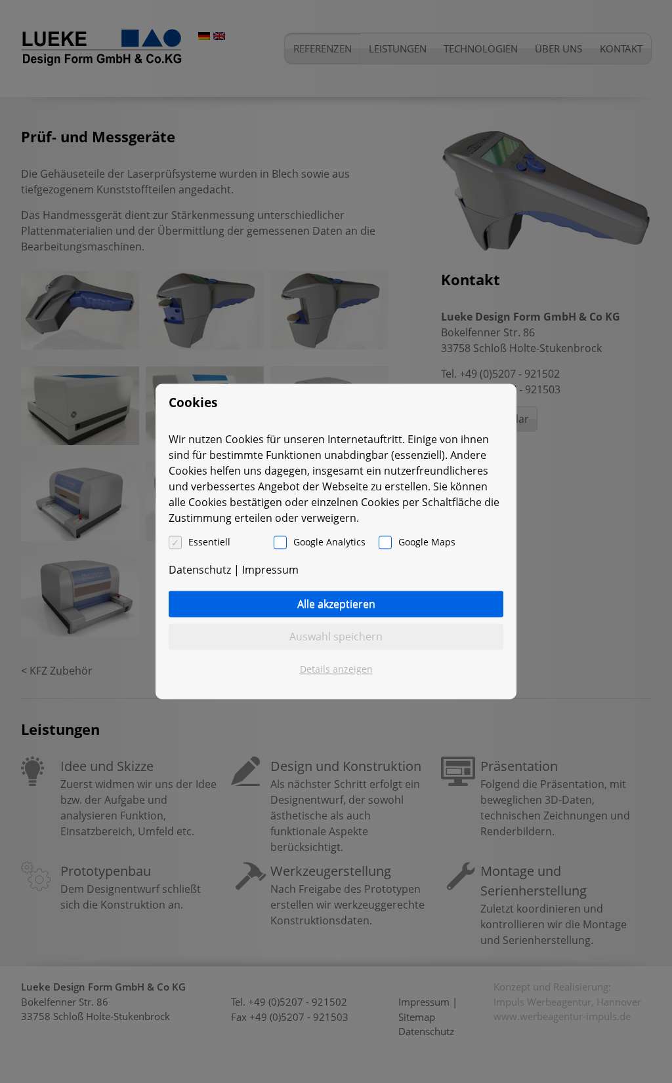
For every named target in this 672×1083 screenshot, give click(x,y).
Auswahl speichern (336, 637)
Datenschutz (200, 570)
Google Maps (426, 542)
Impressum (270, 570)
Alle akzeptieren (336, 604)
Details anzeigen (336, 669)
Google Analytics (329, 542)
